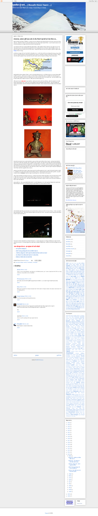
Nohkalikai (68, 382)
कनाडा (70, 267)
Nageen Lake (68, 377)
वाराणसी (77, 304)
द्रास (83, 284)
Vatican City (82, 412)
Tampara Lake (73, 405)
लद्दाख (77, 301)
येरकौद (75, 298)
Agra (72, 315)
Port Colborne (74, 388)
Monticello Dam (81, 372)
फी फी (74, 289)
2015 (69, 444)
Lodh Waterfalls (69, 367)
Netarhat (77, 378)
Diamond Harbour (73, 334)
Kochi (81, 359)
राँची (67, 300)
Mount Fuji (74, 373)
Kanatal (80, 354)
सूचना (79, 306)
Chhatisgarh (82, 329)
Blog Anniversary (70, 324)
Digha (79, 334)
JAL (83, 348)
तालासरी (82, 281)
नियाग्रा (79, 285)
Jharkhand (69, 353)
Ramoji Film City (75, 392)
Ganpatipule (75, 340)
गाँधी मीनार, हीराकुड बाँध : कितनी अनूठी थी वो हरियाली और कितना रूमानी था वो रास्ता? (31, 253)
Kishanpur (77, 358)
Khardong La (77, 357)
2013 (69, 448)
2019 (69, 436)
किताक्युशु (79, 267)
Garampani (79, 340)
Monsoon (75, 372)
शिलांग (74, 305)
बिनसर (80, 290)
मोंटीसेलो (73, 296)
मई (69, 483)
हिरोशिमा (69, 309)
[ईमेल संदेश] (32, 260)
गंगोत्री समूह (68, 272)
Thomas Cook (75, 408)
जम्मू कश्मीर (73, 276)
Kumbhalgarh (68, 363)
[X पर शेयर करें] (38, 260)
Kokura (70, 361)
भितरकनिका (71, 293)
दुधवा (71, 284)
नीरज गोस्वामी (19, 304)
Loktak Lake (78, 367)
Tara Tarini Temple (80, 405)
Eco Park (71, 336)
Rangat (73, 394)
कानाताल (76, 267)
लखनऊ (74, 301)
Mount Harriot (78, 373)
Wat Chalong (75, 413)
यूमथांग (83, 296)
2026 (69, 422)
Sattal (71, 398)
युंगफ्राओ (79, 296)
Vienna (71, 413)
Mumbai (67, 376)
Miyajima (67, 372)
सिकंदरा (74, 306)
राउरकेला (70, 300)
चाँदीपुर (81, 273)
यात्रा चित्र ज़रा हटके (70, 248)
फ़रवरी (70, 489)
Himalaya (82, 345)
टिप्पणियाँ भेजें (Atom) (39, 359)
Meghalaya (76, 371)
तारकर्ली (80, 281)
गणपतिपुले (71, 272)
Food (75, 338)
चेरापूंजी (81, 274)
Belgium (78, 320)
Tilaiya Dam (81, 408)
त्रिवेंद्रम (69, 282)
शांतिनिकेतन (68, 305)
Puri (80, 388)
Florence (72, 338)
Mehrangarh (81, 371)
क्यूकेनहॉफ (74, 271)
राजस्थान (75, 300)
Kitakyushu (82, 358)
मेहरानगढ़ (70, 296)
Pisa (67, 388)
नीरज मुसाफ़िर (19, 324)
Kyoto (83, 363)
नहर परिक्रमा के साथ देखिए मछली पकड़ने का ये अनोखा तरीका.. (27, 255)
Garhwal (82, 340)
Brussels (82, 325)
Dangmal (82, 331)
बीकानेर (72, 291)
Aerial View (68, 315)
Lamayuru (78, 366)
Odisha (78, 382)
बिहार (70, 291)
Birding (73, 323)
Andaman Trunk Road (70, 318)
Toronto (77, 409)
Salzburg (82, 395)
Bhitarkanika (69, 321)
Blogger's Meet (78, 324)
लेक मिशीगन (72, 302)
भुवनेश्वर (77, 293)
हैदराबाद (75, 309)
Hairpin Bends (81, 343)
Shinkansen (71, 400)
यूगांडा (81, 296)
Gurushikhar (74, 343)
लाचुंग (67, 302)
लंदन (72, 301)
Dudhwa (76, 335)
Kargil (83, 354)
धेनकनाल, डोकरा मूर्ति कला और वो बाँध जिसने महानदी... (75, 471)
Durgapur (68, 336)
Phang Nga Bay (80, 386)
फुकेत (83, 289)
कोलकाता (82, 270)
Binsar (70, 323)
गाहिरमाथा (77, 272)
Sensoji (74, 398)
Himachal (78, 345)
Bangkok (68, 320)
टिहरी (78, 279)
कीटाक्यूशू (67, 268)
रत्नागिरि (83, 298)
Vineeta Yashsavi (21, 296)
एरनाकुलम (80, 265)
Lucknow (71, 368)
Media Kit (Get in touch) (26, 31)
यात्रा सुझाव (68, 251)
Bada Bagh (68, 319)
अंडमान (67, 263)
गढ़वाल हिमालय (71, 273)
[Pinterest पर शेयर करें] (40, 260)
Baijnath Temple (74, 319)
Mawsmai (72, 371)
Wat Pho (80, 413)
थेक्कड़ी (78, 282)
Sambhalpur (29, 262)
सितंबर (70, 475)
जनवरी (70, 491)
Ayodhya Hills (81, 318)
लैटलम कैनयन (76, 302)
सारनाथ (69, 306)
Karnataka (68, 356)
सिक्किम (76, 306)
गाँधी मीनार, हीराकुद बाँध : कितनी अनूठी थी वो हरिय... (74, 464)
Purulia (82, 388)
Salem (80, 395)
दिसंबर (70, 455)
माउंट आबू (80, 294)
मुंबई (81, 295)
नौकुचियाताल (74, 286)
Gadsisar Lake (73, 339)
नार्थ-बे (77, 285)
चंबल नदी (77, 273)
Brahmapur (78, 325)
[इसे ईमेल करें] (35, 260)
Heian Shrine (72, 345)
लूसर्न (69, 302)
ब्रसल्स (83, 291)
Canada (68, 326)
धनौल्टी (70, 285)
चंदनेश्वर (74, 273)
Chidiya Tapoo (69, 330)
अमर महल (76, 263)
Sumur (67, 404)
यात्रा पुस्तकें (68, 253)
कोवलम (67, 271)
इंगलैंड (67, 264)
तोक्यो (67, 282)
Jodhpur (82, 353)
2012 (69, 450)
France (82, 338)
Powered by (72, 114)
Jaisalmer (68, 349)
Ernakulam (82, 336)
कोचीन (70, 269)
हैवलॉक (78, 309)
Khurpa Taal (71, 358)
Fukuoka (68, 339)
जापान (82, 276)
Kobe (78, 359)
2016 (69, 442)
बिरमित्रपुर (82, 290)
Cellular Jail (73, 326)
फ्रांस (67, 290)
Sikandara (75, 400)
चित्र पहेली (68, 244)
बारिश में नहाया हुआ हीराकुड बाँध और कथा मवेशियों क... (74, 468)
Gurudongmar (68, 343)
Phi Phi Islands (69, 387)
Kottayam (68, 362)
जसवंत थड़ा (78, 276)
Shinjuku (67, 400)
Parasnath (82, 383)
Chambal (78, 326)
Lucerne (67, 368)
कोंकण (83, 268)
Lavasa (81, 366)
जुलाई (70, 479)
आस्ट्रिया (82, 263)
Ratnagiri (76, 394)
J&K (81, 348)
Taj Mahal (79, 404)
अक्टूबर (70, 474)
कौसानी (71, 271)
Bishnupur (82, 323)
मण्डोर (67, 294)
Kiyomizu (75, 359)
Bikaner (82, 321)
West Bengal (74, 414)
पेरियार (78, 287)
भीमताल (75, 293)
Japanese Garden (74, 351)
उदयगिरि (72, 265)
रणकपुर (80, 298)
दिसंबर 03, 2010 (24, 269)
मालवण (74, 295)
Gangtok (70, 340)
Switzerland (71, 404)
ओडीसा (67, 267)
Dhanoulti (67, 334)
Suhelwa (71, 403)
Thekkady (68, 408)
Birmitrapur (78, 323)
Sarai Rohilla (79, 397)
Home (15, 31)
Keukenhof (68, 357)
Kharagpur (72, 357)
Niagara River (81, 379)
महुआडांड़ (75, 294)
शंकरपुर (83, 304)
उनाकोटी (77, 265)
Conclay (72, 331)
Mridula (18, 269)
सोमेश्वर (75, 307)
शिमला (72, 305)
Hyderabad (68, 348)
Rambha (67, 392)
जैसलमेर (76, 278)
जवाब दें (18, 274)
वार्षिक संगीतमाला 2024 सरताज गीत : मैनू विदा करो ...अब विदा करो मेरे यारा (77, 171)
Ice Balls (72, 348)
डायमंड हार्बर (73, 281)
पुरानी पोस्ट (59, 355)
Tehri (70, 406)
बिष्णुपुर (67, 291)
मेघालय (67, 296)
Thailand (78, 407)
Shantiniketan (74, 399)
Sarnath (67, 398)
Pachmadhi (72, 383)
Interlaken (76, 348)
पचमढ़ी (77, 286)
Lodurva (73, 367)
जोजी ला (79, 278)
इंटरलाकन (70, 264)
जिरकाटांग (67, 278)
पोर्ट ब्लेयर (70, 289)
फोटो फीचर (68, 241)
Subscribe (75, 109)
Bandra (83, 319)
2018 (69, 438)
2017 (69, 440)
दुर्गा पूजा (75, 284)
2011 (69, 452)
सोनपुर (71, 307)
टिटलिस (76, 279)
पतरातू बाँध (82, 286)
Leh (83, 366)
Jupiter (77, 354)
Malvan (67, 369)
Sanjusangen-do (74, 397)
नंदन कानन (72, 285)
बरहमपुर (73, 290)
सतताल (80, 305)
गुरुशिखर (83, 272)
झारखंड (68, 279)
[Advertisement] (75, 76)
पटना (79, 286)
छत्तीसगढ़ (67, 276)
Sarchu (83, 397)
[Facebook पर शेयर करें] (39, 260)
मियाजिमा (79, 295)
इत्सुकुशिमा (77, 264)
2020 (69, 434)
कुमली (78, 268)
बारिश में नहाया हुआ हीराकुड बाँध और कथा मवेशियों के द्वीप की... (27, 250)
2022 (69, 430)
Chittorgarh (78, 330)
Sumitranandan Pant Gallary (78, 403)
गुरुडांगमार (80, 272)
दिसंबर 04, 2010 (25, 316)
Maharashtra (77, 368)
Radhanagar (68, 391)
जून (69, 481)
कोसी (69, 271)
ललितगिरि (81, 301)
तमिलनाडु (76, 281)
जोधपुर (83, 278)
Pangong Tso (77, 383)
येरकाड (72, 298)
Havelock (68, 344)
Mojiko (71, 372)
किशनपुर (82, 267)
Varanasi (77, 412)
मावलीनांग (76, 295)
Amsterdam (76, 317)
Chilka (74, 330)
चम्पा (79, 273)
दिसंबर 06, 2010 (25, 324)
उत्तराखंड (68, 265)
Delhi (72, 333)
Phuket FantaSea (80, 387)
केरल (80, 268)
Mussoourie (75, 376)
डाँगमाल (69, 281)
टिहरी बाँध (80, 279)
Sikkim (78, 400)
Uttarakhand (71, 412)
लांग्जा (83, 301)
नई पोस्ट (15, 355)
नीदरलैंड (82, 285)
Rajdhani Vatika (81, 391)
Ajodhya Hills (76, 315)
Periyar (75, 386)
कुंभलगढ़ (71, 268)
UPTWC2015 (72, 410)
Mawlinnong (68, 371)
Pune (78, 388)
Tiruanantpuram (69, 409)
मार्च (69, 487)
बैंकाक (78, 291)
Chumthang (68, 331)
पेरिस (80, 287)
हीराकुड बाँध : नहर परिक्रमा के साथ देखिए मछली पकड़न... (74, 461)
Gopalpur (79, 342)
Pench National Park (70, 386)
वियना (80, 304)
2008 (69, 496)
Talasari (82, 404)
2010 (69, 454)
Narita (67, 378)
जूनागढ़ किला (72, 278)
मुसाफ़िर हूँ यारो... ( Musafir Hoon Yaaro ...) (31, 5)
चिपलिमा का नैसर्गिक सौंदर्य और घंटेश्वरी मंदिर (24, 257)
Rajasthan (76, 391)
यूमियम (67, 298)
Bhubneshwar (75, 321)
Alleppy (82, 315)
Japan (68, 351)
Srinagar (67, 403)
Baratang (73, 320)
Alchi (80, 315)
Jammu (83, 349)
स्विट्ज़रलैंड (79, 307)
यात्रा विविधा (68, 246)
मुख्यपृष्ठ (37, 355)
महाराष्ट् (72, 294)
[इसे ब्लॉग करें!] (36, 260)
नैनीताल (71, 286)
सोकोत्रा (68, 307)
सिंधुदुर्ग (72, 306)
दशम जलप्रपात (82, 282)
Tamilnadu (68, 405)
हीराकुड (21, 262)
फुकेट (80, 289)
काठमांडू (73, 267)
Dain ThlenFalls (77, 331)
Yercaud (82, 414)
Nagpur (73, 377)
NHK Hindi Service (81, 376)
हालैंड (67, 309)
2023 (69, 428)
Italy (79, 348)
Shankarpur (68, 399)
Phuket (75, 387)
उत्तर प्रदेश (82, 264)
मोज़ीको (76, 296)
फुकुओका (77, 289)
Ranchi (68, 394)
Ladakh (72, 365)
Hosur (83, 346)
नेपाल (69, 286)
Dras (73, 335)
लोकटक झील (81, 302)
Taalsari (75, 404)
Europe (68, 338)
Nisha (18, 286)
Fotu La (78, 338)
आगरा (80, 263)
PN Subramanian (21, 278)
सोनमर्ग (73, 307)
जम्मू (69, 276)
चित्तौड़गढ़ (69, 274)
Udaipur (77, 410)
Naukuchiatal (71, 378)
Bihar (79, 321)
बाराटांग (77, 290)
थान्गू (76, 282)
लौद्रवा (70, 304)
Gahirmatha (79, 339)
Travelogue (35, 262)
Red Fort (80, 394)
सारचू (67, 306)
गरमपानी (74, 272)
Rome (69, 395)
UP (80, 409)
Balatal (80, 319)
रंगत (76, 298)
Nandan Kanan (81, 377)
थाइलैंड (73, 282)
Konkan (82, 361)
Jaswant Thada (81, 351)
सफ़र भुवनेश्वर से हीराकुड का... (21, 248)
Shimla (82, 399)
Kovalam (73, 362)
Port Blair (70, 388)
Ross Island (73, 395)
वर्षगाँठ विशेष (74, 304)
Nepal (75, 378)
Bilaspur (67, 323)
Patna (70, 384)
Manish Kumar (79, 503)
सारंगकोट (83, 305)
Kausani (78, 356)
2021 (69, 432)
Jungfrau (74, 354)
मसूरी (69, 294)
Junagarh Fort (69, 354)
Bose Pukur (72, 325)
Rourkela (77, 395)
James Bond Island (76, 349)
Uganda (80, 410)
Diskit (70, 335)
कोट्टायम (73, 269)
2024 (69, 426)
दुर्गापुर (78, 284)
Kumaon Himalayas (80, 362)
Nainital (76, 377)
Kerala (82, 356)
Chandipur (74, 328)
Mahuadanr (82, 368)
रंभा (78, 298)
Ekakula (75, 336)
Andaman (82, 317)
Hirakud (25, 262)
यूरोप (69, 298)
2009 (69, 494)
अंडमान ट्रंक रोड (72, 263)
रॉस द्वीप (69, 301)
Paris (67, 384)
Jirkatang (77, 353)
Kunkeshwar (78, 363)
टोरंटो (67, 281)
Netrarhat (67, 379)
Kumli (74, 363)
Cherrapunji (77, 329)
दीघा (69, 284)
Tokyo (74, 409)
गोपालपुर (67, 273)
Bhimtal (83, 320)
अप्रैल (70, 485)
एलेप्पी (83, 265)
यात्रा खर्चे (68, 255)
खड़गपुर (80, 271)
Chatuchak (72, 329)
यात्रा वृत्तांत (18, 262)
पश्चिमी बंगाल (71, 288)
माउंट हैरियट (71, 295)
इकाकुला (74, 264)
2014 (69, 446)
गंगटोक (83, 271)
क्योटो (78, 271)
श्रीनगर (77, 305)
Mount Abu (68, 373)
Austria (76, 318)
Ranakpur (82, 392)
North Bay (73, 382)
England (78, 336)
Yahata (79, 414)
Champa (82, 326)
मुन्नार (83, 295)
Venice (67, 413)
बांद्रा (75, 290)
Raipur (72, 391)
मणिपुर (83, 293)
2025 (69, 424)
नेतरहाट (67, 286)
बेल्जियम (75, 291)
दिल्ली (67, 284)
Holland (78, 346)
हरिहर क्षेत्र (82, 307)
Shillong (79, 399)
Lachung (68, 365)
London (82, 367)
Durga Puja (81, 335)
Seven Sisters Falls (80, 398)
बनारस (70, 290)
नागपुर (75, 285)
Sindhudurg (82, 400)
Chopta (83, 330)
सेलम (81, 306)
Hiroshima (73, 346)
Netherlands (81, 378)
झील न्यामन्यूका (73, 279)
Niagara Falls (73, 379)
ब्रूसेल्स (67, 293)
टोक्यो (83, 279)
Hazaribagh (73, 344)
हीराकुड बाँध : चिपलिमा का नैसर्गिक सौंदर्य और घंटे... (75, 458)
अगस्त (70, 477)
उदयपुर (74, 265)
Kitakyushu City (69, 359)
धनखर (67, 285)
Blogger (46, 513)
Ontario (82, 382)
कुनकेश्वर (75, 268)
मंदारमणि (81, 293)
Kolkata (75, 361)
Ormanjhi (67, 383)
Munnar (70, 376)
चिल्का (75, 274)
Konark (79, 361)
